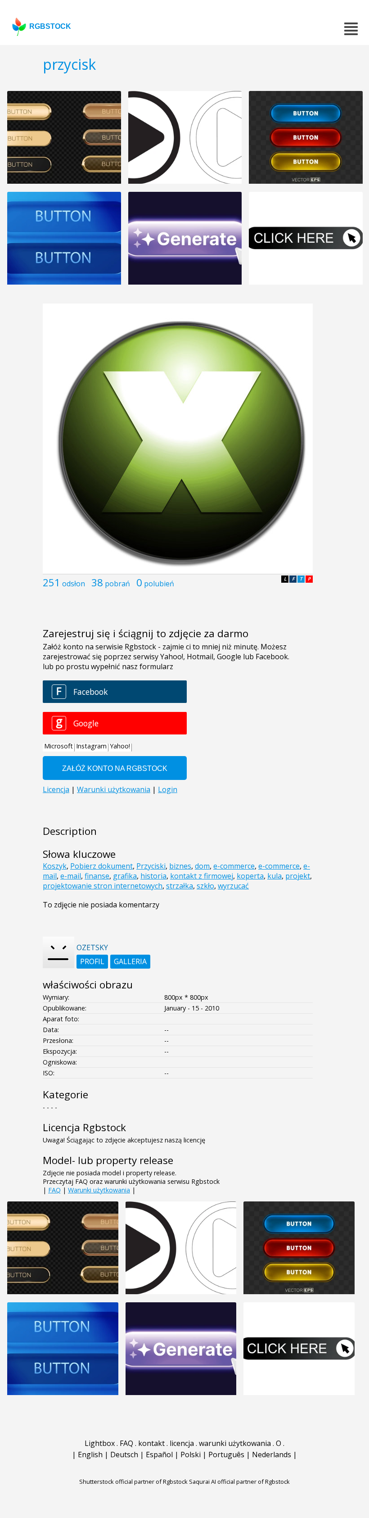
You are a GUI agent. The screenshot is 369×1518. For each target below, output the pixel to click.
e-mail (70, 876)
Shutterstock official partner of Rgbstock (133, 1481)
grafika (125, 876)
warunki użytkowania (235, 1443)
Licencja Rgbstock (84, 1127)
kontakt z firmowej (201, 876)
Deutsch (124, 1454)
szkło (205, 886)
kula (274, 876)
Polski (190, 1454)
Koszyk (55, 866)
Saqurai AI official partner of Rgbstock (239, 1481)
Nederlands (271, 1454)
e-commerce (234, 866)
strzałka (179, 886)
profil (92, 961)
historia (153, 876)
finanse (97, 876)
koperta (250, 876)
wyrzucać (233, 886)
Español (159, 1454)
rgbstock (50, 26)
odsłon (73, 584)
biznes (180, 866)
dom (202, 866)
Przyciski (151, 866)
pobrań (117, 584)
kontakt (151, 1443)
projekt (297, 876)
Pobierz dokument (101, 866)
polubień (159, 584)
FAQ (54, 1190)
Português (226, 1454)
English (90, 1454)
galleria (130, 961)
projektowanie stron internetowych (102, 886)
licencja (182, 1443)
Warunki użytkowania (99, 1190)
